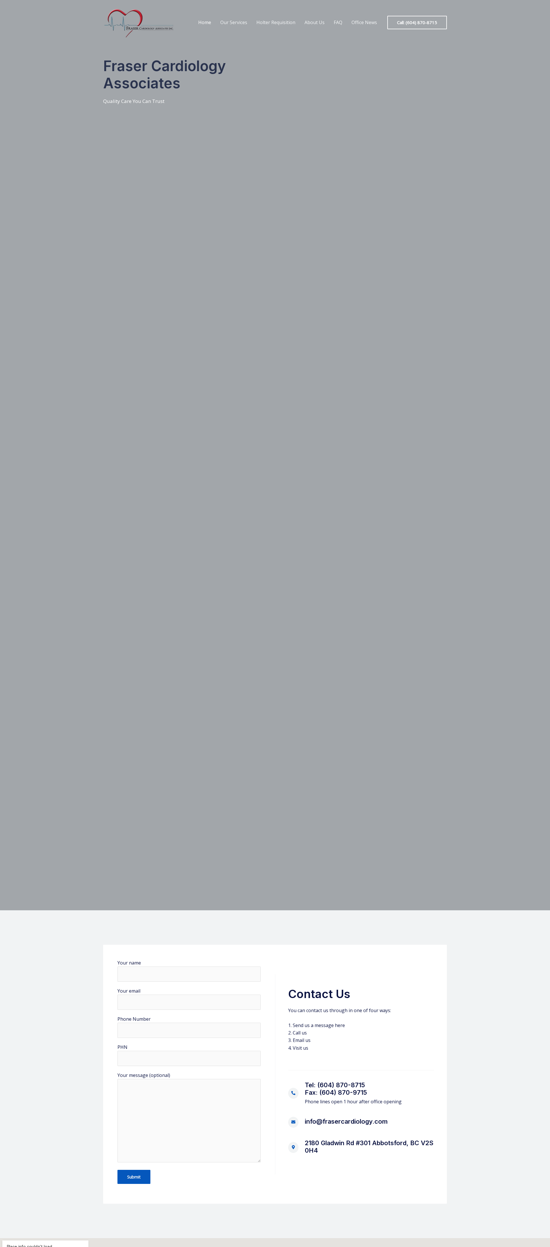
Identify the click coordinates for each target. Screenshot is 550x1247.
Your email (128, 991)
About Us (315, 22)
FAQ (338, 22)
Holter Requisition (275, 22)
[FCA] (139, 22)
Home (204, 22)
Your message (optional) (143, 1075)
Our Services (233, 22)
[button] (417, 22)
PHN (122, 1047)
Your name (129, 963)
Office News (364, 22)
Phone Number (134, 1019)
